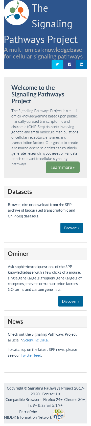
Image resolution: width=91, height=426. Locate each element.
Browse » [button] (71, 228)
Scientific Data (35, 340)
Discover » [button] (70, 301)
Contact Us (51, 394)
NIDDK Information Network (28, 417)
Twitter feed (31, 355)
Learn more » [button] (63, 167)
